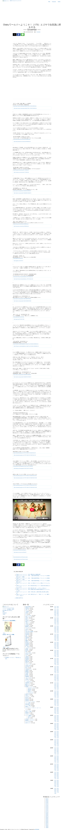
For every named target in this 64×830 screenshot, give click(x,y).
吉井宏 (26, 617)
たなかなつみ (30, 692)
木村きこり (27, 695)
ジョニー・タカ (28, 664)
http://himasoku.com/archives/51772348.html (21, 169)
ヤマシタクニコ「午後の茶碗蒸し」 (10, 620)
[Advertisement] (32, 13)
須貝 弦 (27, 635)
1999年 (47, 826)
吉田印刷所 (37, 829)
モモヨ (26, 610)
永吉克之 (27, 620)
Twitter (59, 1)
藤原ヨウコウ (28, 684)
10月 (58, 614)
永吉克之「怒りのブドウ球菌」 (9, 634)
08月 (58, 613)
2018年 (47, 802)
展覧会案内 (27, 704)
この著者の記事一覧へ (19, 597)
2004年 (47, 820)
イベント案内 (28, 702)
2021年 (47, 798)
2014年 (47, 807)
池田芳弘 (27, 694)
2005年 (47, 818)
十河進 (26, 624)
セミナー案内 (28, 705)
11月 (55, 616)
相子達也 (27, 642)
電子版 (4, 633)
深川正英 (27, 632)
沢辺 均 (26, 662)
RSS (49, 1)
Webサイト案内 (28, 711)
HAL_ (26, 639)
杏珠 (26, 651)
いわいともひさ (28, 677)
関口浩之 (27, 675)
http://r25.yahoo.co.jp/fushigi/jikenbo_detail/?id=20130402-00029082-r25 (26, 343)
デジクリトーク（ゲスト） (30, 701)
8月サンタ (27, 630)
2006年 (47, 817)
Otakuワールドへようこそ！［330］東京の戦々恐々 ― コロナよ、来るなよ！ (31, 588)
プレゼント (27, 714)
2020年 (47, 800)
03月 (55, 607)
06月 (58, 612)
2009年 (47, 813)
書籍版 (4, 647)
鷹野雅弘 (27, 626)
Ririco (26, 667)
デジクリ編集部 (28, 715)
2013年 (47, 808)
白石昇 (26, 629)
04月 (58, 607)
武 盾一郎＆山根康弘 (29, 631)
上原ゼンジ (27, 622)
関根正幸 (27, 685)
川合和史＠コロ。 (28, 669)
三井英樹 (27, 611)
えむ (26, 655)
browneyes (27, 666)
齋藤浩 (26, 640)
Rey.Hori (27, 650)
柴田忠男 (27, 699)
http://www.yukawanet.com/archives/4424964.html (22, 139)
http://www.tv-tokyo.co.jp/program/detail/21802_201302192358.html (25, 106)
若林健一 (27, 674)
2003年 (47, 821)
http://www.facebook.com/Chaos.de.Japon (21, 556)
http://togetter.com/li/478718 (18, 258)
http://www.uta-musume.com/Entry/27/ (20, 550)
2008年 (47, 815)
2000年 (47, 825)
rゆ (25, 614)
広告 (29, 717)
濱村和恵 (27, 700)
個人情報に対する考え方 (7, 610)
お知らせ (29, 716)
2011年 (47, 811)
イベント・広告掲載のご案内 (8, 609)
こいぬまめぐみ (28, 681)
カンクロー (27, 680)
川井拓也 (27, 656)
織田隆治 (27, 671)
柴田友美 (29, 689)
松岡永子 (29, 690)
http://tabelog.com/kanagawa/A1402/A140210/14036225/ (23, 466)
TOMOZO (27, 682)
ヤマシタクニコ (28, 627)
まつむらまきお (28, 615)
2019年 (47, 801)
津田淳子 (27, 645)
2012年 (47, 810)
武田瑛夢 (27, 644)
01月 (55, 606)
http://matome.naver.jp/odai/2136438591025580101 (22, 190)
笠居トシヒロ (28, 616)
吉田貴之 (27, 679)
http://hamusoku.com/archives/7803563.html (21, 223)
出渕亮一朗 (27, 665)
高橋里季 (27, 637)
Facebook (54, 1)
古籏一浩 (27, 609)
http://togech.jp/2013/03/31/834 (19, 316)
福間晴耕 (27, 676)
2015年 (47, 806)
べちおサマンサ (28, 647)
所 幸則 (27, 646)
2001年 (47, 823)
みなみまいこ (28, 696)
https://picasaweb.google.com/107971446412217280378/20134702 (25, 475)
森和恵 (26, 660)
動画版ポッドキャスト (29, 720)
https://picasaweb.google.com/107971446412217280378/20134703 (25, 485)
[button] (14, 34)
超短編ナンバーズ (28, 686)
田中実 (26, 697)
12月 (58, 616)
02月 (58, 606)
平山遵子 (27, 672)
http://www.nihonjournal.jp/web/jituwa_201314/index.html (23, 276)
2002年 (47, 822)
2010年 (47, 812)
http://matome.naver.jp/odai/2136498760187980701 (22, 374)
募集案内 (27, 712)
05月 (55, 612)
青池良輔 (27, 634)
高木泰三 (27, 654)
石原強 (26, 612)
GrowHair (27, 625)
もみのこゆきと (28, 652)
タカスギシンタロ (31, 687)
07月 (55, 613)
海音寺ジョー (30, 691)
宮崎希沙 (27, 670)
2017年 (47, 803)
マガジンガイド (28, 710)
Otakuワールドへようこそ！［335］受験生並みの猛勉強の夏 (28, 574)
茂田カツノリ (28, 621)
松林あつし (27, 641)
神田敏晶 (27, 607)
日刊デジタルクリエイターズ (15, 0)
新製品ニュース (28, 706)
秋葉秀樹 (27, 659)
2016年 (47, 805)
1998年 (47, 827)
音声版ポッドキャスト (29, 719)
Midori (26, 636)
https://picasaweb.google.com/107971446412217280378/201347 (25, 452)
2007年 (47, 816)
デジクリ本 (27, 721)
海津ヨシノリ (28, 619)
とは (8, 607)
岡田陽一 (27, 649)
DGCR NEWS (28, 606)
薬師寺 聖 (27, 661)
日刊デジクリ (28, 722)
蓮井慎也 (27, 657)
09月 (55, 614)
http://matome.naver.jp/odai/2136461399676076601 (22, 298)
